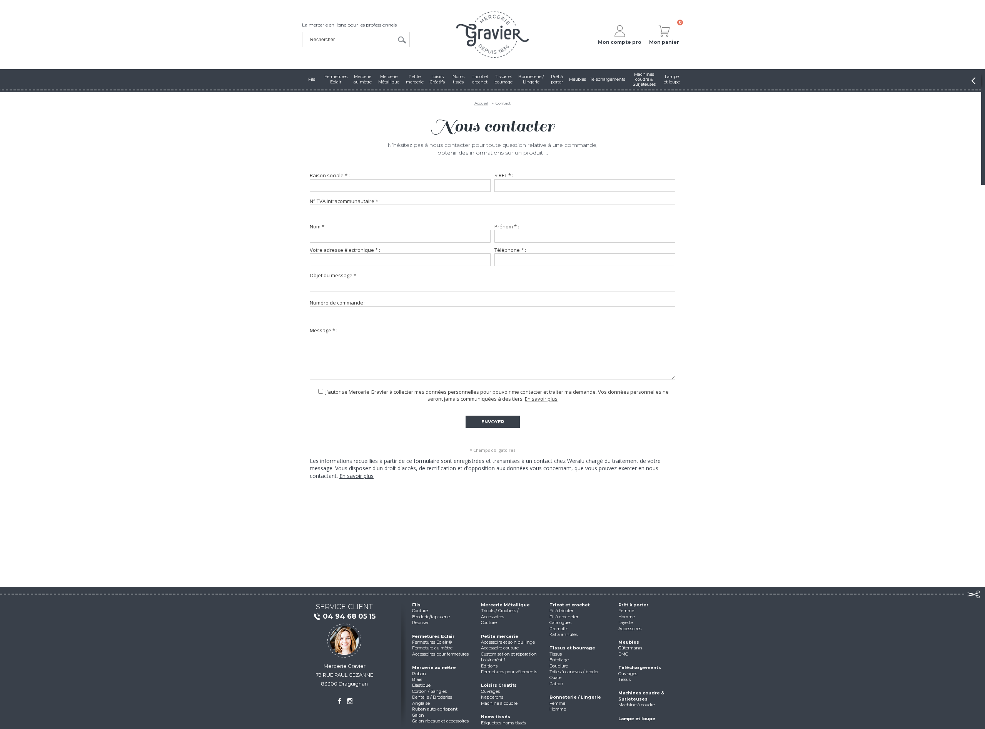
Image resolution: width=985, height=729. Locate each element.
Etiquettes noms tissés (503, 723)
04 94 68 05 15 (349, 616)
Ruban (419, 673)
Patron (556, 683)
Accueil (481, 103)
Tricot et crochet (569, 605)
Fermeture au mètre (432, 648)
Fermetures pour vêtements (509, 671)
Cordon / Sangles (429, 691)
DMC (623, 654)
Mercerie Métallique (505, 605)
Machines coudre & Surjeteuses (641, 695)
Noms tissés (495, 716)
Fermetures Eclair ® (432, 642)
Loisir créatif (493, 659)
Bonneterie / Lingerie (575, 697)
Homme (557, 709)
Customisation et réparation (509, 654)
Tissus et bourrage (572, 648)
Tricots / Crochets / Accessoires (500, 613)
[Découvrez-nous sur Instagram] (349, 701)
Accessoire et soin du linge (508, 642)
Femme (557, 703)
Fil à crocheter (563, 616)
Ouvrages (490, 691)
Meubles (628, 642)
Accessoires (629, 628)
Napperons (492, 697)
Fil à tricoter (561, 610)
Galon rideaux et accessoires (440, 721)
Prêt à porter (633, 605)
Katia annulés (563, 634)
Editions (489, 666)
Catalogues (560, 622)
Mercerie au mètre (434, 667)
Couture (420, 610)
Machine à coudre (499, 703)
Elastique (421, 685)
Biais (417, 679)
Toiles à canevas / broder (574, 671)
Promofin (559, 628)
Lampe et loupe (636, 718)
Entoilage (559, 659)
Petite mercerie (499, 636)
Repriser (420, 622)
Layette (625, 622)
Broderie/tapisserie (431, 616)
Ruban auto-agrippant (434, 709)
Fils (416, 605)
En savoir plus (541, 398)
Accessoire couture (500, 648)
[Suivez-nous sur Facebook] (339, 701)
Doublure (558, 666)
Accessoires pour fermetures (440, 654)
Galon (418, 715)
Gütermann (630, 648)
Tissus (555, 654)
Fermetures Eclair (433, 636)
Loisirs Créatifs (499, 685)
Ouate (555, 677)
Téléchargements (639, 667)
